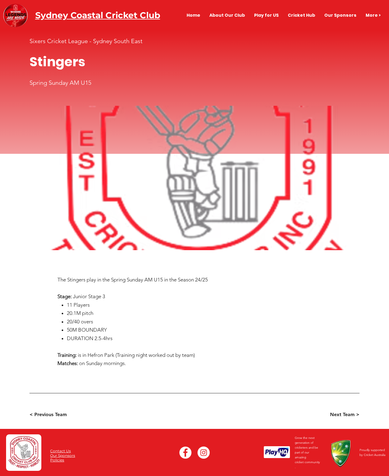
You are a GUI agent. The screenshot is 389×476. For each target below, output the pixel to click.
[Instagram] (204, 453)
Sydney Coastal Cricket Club (97, 15)
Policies (57, 460)
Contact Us (60, 451)
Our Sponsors (62, 455)
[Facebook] (185, 453)
